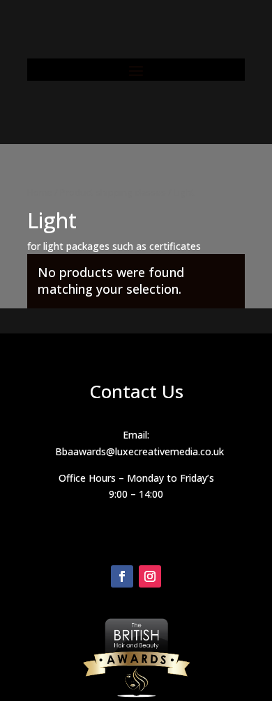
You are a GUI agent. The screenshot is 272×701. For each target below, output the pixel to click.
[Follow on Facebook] (122, 576)
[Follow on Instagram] (150, 576)
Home (39, 192)
